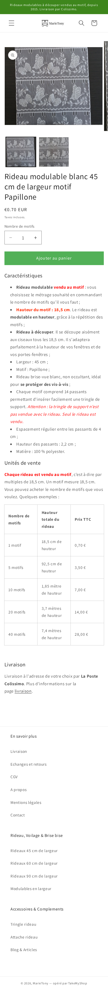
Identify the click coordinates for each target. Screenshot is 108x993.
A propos (18, 789)
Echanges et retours (28, 764)
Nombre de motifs (19, 226)
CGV (14, 776)
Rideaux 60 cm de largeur (34, 863)
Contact (17, 815)
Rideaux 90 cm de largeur (34, 876)
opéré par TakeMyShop (70, 983)
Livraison (18, 751)
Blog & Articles (23, 949)
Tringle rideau (23, 924)
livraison (23, 691)
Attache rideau (23, 937)
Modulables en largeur (30, 888)
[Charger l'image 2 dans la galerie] (54, 152)
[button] (11, 23)
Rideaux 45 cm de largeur (34, 850)
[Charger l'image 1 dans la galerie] (21, 152)
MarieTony (40, 983)
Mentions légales (25, 802)
